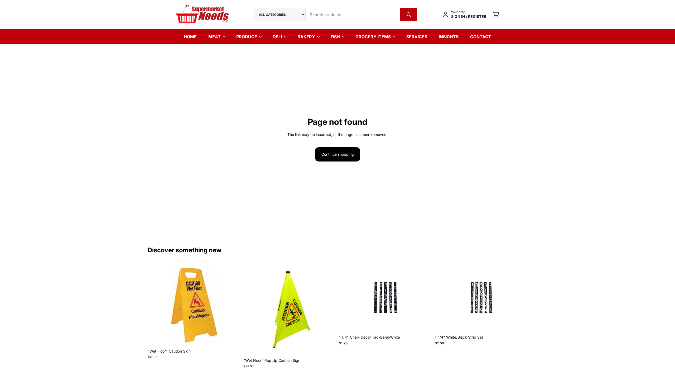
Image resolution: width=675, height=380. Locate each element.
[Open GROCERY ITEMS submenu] (395, 36)
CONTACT (480, 36)
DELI (277, 36)
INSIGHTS (449, 36)
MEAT (214, 36)
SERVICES (416, 36)
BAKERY (306, 36)
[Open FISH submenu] (345, 36)
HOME (190, 36)
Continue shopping (337, 154)
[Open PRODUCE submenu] (262, 36)
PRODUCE (246, 36)
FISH (335, 36)
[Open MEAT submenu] (225, 36)
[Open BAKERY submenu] (320, 36)
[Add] (232, 338)
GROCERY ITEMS (373, 36)
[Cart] (496, 14)
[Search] (408, 14)
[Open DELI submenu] (287, 36)
